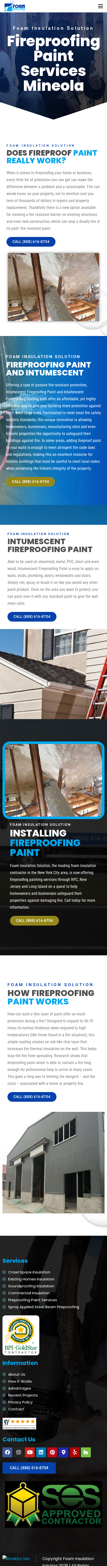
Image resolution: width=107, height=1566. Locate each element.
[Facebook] (7, 1452)
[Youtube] (30, 1452)
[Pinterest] (52, 1452)
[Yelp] (75, 1452)
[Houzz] (86, 1452)
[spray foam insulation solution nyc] (15, 6)
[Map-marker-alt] (63, 1452)
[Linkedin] (41, 1452)
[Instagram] (19, 1452)
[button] (100, 6)
